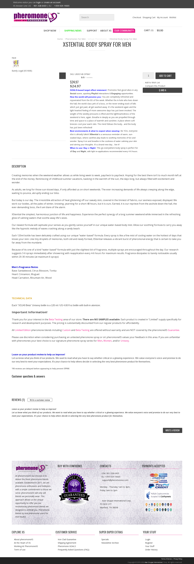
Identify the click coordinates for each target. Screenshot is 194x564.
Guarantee (173, 330)
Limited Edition (23, 330)
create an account (52, 2)
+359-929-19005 (61, 5)
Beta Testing (56, 319)
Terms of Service (166, 559)
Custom (66, 330)
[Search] (113, 17)
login (38, 2)
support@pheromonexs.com (115, 480)
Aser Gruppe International (153, 562)
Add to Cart (165, 75)
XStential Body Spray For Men (123, 39)
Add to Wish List (152, 82)
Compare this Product (155, 86)
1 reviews (88, 77)
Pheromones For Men (75, 39)
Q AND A (162, 90)
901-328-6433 (40, 5)
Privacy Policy (178, 559)
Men (99, 340)
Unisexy (125, 340)
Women (107, 340)
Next (14, 57)
